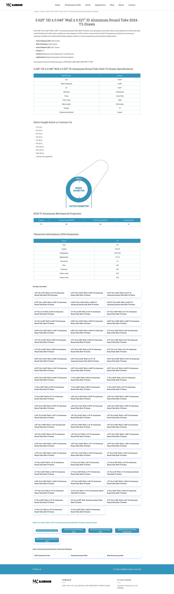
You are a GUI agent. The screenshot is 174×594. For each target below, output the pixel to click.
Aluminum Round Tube (79, 555)
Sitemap (120, 588)
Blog (112, 5)
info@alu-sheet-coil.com (130, 569)
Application (100, 5)
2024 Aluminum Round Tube (47, 530)
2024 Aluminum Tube (42, 555)
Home (57, 5)
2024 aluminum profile (115, 555)
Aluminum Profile (73, 5)
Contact (131, 5)
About (121, 5)
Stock (87, 5)
